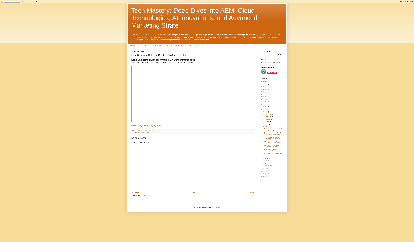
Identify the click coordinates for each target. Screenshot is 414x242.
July (266, 124)
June (266, 126)
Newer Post (135, 192)
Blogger (218, 207)
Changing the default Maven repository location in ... (272, 145)
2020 (264, 96)
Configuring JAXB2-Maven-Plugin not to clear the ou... (272, 141)
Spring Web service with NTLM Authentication (273, 129)
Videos (189, 45)
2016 (264, 107)
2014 (264, 112)
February (267, 165)
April (266, 160)
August (267, 121)
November (268, 116)
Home (193, 192)
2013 (264, 171)
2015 (264, 109)
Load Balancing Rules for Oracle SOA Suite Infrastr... (272, 150)
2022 (264, 91)
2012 (264, 174)
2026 (264, 81)
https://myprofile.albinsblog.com (272, 62)
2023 (264, 89)
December (268, 114)
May (266, 158)
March (267, 163)
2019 (264, 99)
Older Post (251, 192)
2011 (264, 176)
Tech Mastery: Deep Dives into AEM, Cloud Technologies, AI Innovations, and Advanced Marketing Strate (194, 18)
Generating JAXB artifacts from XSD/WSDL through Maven (273, 137)
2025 (264, 84)
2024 (264, 86)
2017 (264, 104)
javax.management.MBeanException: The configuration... (273, 133)
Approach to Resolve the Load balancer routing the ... (273, 154)
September (268, 119)
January (267, 168)
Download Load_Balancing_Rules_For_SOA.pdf (146, 126)
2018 (264, 102)
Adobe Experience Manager (151, 45)
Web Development (177, 45)
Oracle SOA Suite (140, 132)
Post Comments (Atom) (146, 195)
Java (166, 45)
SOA (147, 132)
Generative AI (134, 45)
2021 (264, 94)
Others (197, 45)
